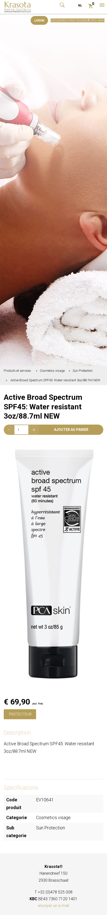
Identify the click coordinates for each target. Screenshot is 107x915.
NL (80, 5)
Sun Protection (83, 371)
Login (39, 20)
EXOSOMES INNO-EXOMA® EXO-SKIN (78, 20)
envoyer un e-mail (53, 905)
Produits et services (17, 371)
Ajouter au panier (71, 430)
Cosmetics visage (52, 371)
